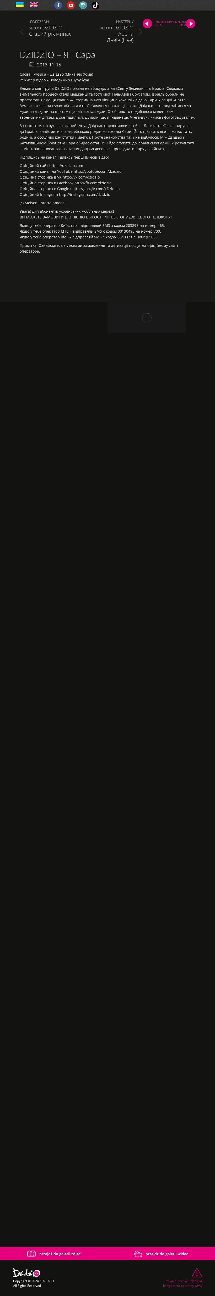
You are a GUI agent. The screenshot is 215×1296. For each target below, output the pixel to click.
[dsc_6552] (54, 1200)
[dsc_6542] (54, 1105)
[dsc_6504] (54, 443)
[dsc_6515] (54, 538)
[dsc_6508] (54, 633)
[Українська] (19, 5)
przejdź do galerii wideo (166, 1253)
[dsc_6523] (54, 822)
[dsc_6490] (54, 349)
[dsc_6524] (54, 916)
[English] (33, 5)
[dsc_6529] (54, 1011)
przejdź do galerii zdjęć (59, 1253)
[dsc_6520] (54, 727)
